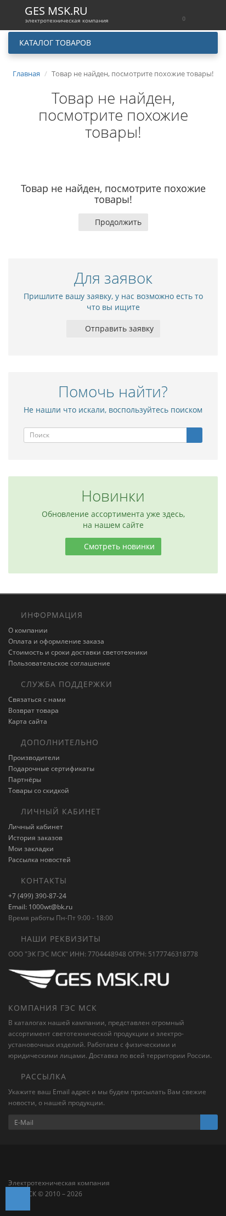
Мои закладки (31, 848)
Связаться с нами (37, 699)
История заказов (35, 837)
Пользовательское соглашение (59, 663)
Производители (34, 757)
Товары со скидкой (38, 790)
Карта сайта (27, 721)
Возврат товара (33, 710)
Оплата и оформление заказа (56, 641)
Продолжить (118, 222)
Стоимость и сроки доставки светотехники (78, 652)
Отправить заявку (118, 328)
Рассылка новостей (39, 859)
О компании (28, 630)
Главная (26, 73)
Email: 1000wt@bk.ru (40, 906)
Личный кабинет (35, 826)
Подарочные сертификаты (51, 768)
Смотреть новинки (118, 546)
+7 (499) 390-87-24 (37, 895)
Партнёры (24, 779)
